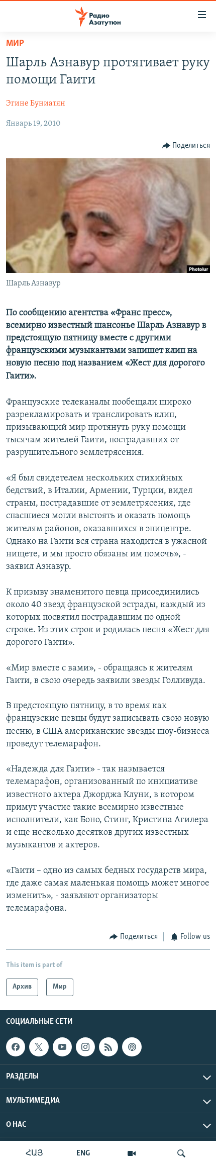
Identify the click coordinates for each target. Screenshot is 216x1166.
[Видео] (132, 1153)
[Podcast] (131, 1046)
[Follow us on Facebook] (15, 1046)
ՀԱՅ (34, 1153)
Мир (15, 43)
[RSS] (108, 1046)
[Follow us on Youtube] (62, 1046)
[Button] (186, 145)
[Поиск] (181, 1153)
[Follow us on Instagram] (85, 1046)
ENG (83, 1153)
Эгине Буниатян (35, 104)
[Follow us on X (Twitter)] (38, 1046)
